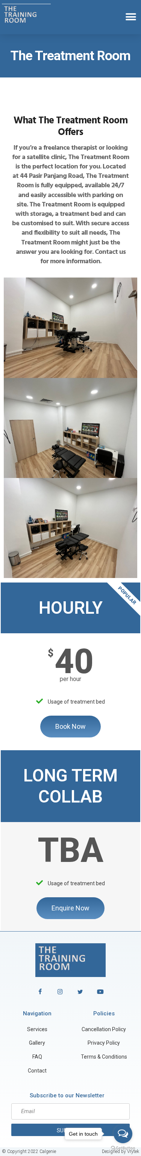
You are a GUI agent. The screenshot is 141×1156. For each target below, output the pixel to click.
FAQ (37, 1057)
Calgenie (47, 1151)
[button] (130, 17)
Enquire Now (70, 908)
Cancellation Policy (104, 1029)
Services (37, 1029)
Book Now (70, 726)
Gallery (37, 1043)
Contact (37, 1071)
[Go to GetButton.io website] (123, 1148)
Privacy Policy (104, 1043)
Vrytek (133, 1151)
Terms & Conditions (104, 1057)
